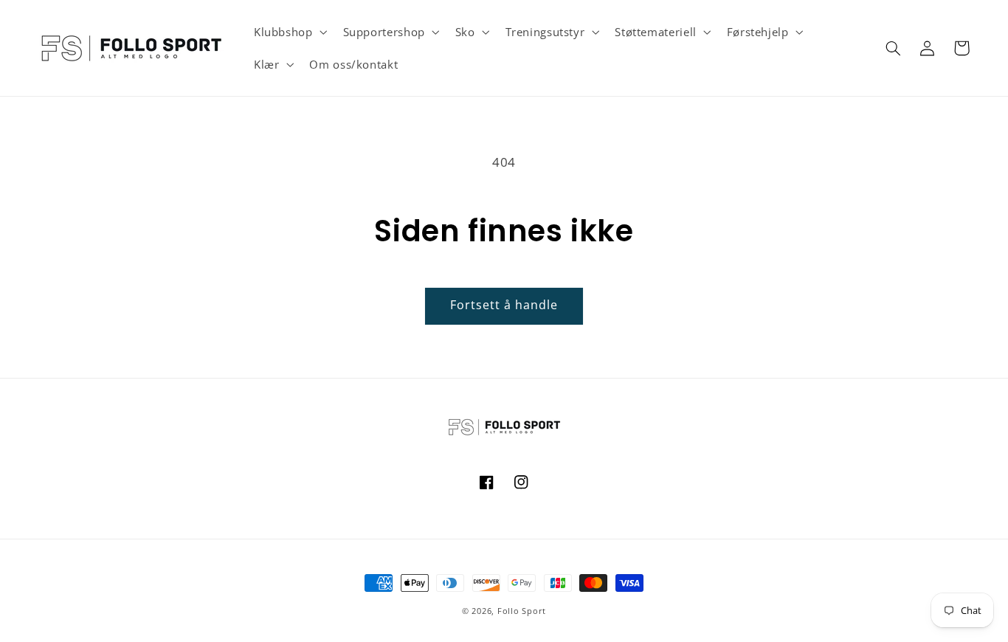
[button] (289, 31)
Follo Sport (521, 611)
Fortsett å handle (504, 305)
